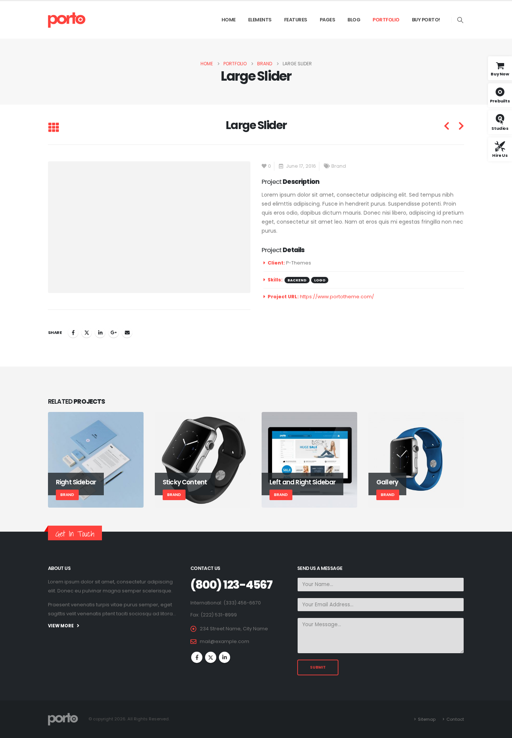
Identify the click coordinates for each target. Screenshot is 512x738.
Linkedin (224, 657)
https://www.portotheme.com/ (337, 296)
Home (229, 19)
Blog (353, 19)
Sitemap (427, 719)
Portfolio (386, 19)
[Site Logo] (66, 20)
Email (127, 332)
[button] (460, 20)
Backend (297, 280)
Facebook (73, 332)
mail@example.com (224, 641)
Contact (455, 719)
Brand (338, 166)
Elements (260, 19)
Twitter (86, 332)
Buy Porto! (426, 19)
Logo (319, 280)
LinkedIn (100, 332)
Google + (113, 332)
